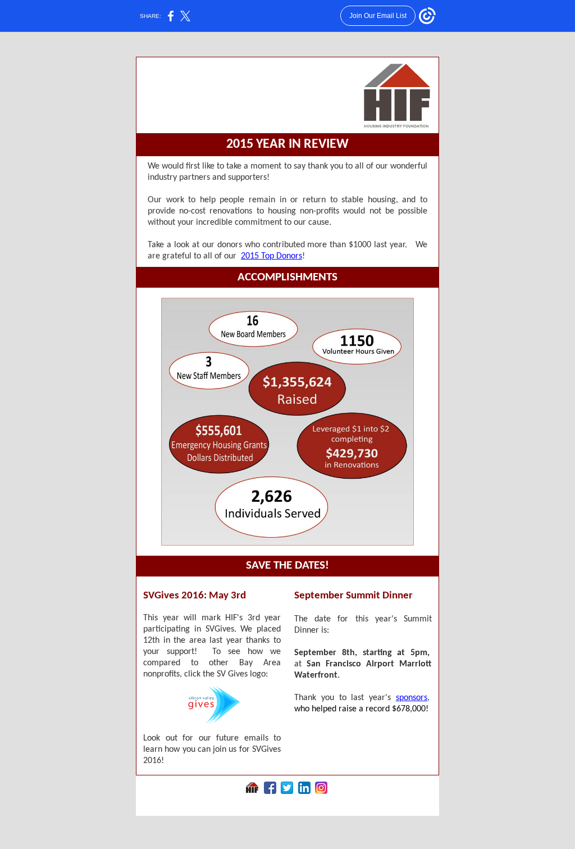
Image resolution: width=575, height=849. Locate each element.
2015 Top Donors (271, 256)
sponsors (411, 697)
